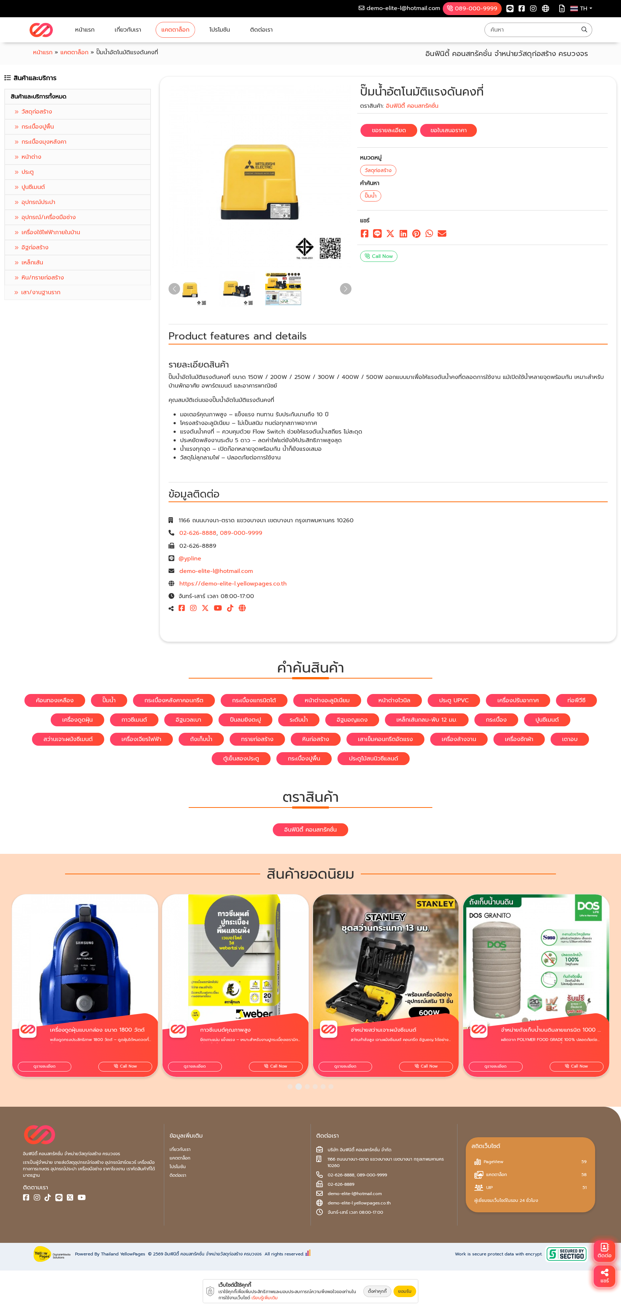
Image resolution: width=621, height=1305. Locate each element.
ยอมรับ (404, 1291)
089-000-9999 (241, 533)
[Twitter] (70, 1198)
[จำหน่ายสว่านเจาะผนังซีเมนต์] (235, 985)
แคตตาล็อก (175, 30)
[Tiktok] (231, 609)
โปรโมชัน (220, 30)
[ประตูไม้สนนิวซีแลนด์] (536, 985)
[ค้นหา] (584, 30)
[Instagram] (533, 8)
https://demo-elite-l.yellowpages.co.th (233, 583)
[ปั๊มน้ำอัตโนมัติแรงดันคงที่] (260, 176)
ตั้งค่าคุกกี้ (377, 1291)
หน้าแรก (85, 30)
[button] (290, 1086)
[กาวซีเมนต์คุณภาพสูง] (85, 985)
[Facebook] (522, 8)
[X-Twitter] (207, 609)
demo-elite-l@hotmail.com (216, 571)
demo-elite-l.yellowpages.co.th (359, 1203)
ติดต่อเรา (261, 30)
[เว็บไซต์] (244, 609)
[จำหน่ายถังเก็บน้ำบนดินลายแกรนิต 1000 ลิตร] (386, 985)
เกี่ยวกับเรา (128, 30)
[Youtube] (219, 609)
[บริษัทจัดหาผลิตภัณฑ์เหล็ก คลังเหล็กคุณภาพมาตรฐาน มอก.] (41, 30)
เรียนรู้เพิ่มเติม (265, 1298)
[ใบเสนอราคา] (562, 8)
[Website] (545, 8)
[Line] (510, 8)
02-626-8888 (197, 533)
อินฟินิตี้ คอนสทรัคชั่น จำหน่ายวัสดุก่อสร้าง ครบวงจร (213, 1254)
